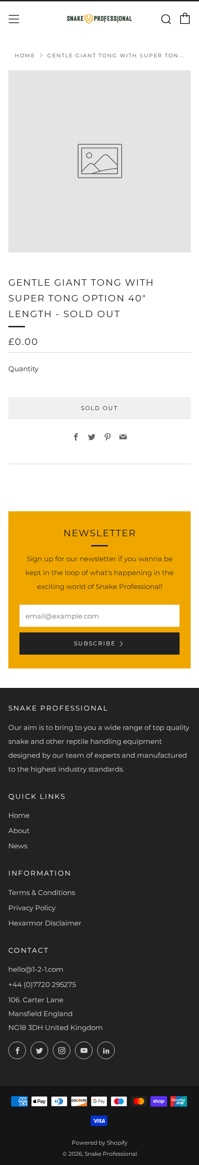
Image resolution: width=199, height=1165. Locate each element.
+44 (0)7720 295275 (42, 984)
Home (25, 55)
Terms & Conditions (41, 892)
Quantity (23, 368)
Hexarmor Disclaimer (44, 923)
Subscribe (95, 643)
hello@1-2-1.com (35, 969)
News (17, 845)
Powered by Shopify (100, 1142)
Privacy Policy (32, 907)
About (19, 830)
